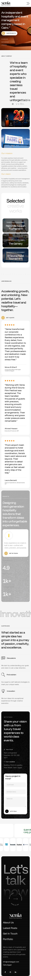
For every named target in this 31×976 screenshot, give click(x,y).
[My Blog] (5, 3)
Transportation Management (15, 222)
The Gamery (15, 243)
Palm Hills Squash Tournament (15, 227)
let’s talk (13, 811)
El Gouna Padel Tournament (15, 257)
